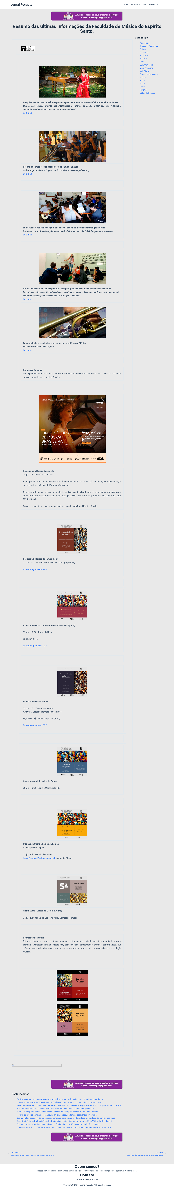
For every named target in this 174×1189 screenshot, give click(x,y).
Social (142, 86)
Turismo (143, 90)
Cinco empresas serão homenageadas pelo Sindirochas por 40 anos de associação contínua (58, 1124)
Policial (143, 77)
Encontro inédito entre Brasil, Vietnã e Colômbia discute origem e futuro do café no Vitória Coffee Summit (64, 1121)
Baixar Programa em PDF (35, 569)
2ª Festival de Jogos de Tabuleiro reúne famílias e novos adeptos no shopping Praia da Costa (59, 1102)
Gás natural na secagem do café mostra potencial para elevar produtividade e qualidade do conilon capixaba (66, 1118)
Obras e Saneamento (149, 74)
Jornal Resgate (21, 4)
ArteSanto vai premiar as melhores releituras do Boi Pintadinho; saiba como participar (55, 1108)
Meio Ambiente (146, 68)
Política (143, 80)
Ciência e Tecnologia (149, 46)
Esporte (143, 58)
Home (126, 4)
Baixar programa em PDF (35, 645)
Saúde (142, 83)
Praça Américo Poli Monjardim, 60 (39, 858)
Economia (144, 52)
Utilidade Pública (147, 93)
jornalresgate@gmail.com (87, 1179)
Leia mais (27, 113)
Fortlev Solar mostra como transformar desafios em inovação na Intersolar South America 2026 (60, 1099)
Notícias (134, 4)
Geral (142, 61)
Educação (144, 55)
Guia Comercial (149, 4)
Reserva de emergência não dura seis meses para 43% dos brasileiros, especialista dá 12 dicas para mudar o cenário (69, 1105)
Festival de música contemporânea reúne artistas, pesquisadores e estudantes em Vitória (57, 1115)
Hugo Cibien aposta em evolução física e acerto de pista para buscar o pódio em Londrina (57, 1111)
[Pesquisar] (162, 4)
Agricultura (144, 43)
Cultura (143, 49)
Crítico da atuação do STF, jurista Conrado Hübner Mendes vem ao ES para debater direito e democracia (64, 1127)
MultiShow (144, 71)
